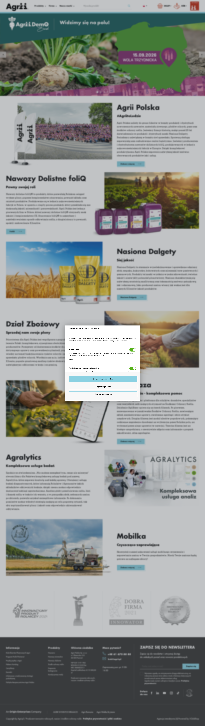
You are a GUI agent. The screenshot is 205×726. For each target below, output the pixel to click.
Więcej (71, 359)
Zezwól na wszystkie (103, 379)
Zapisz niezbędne (103, 394)
